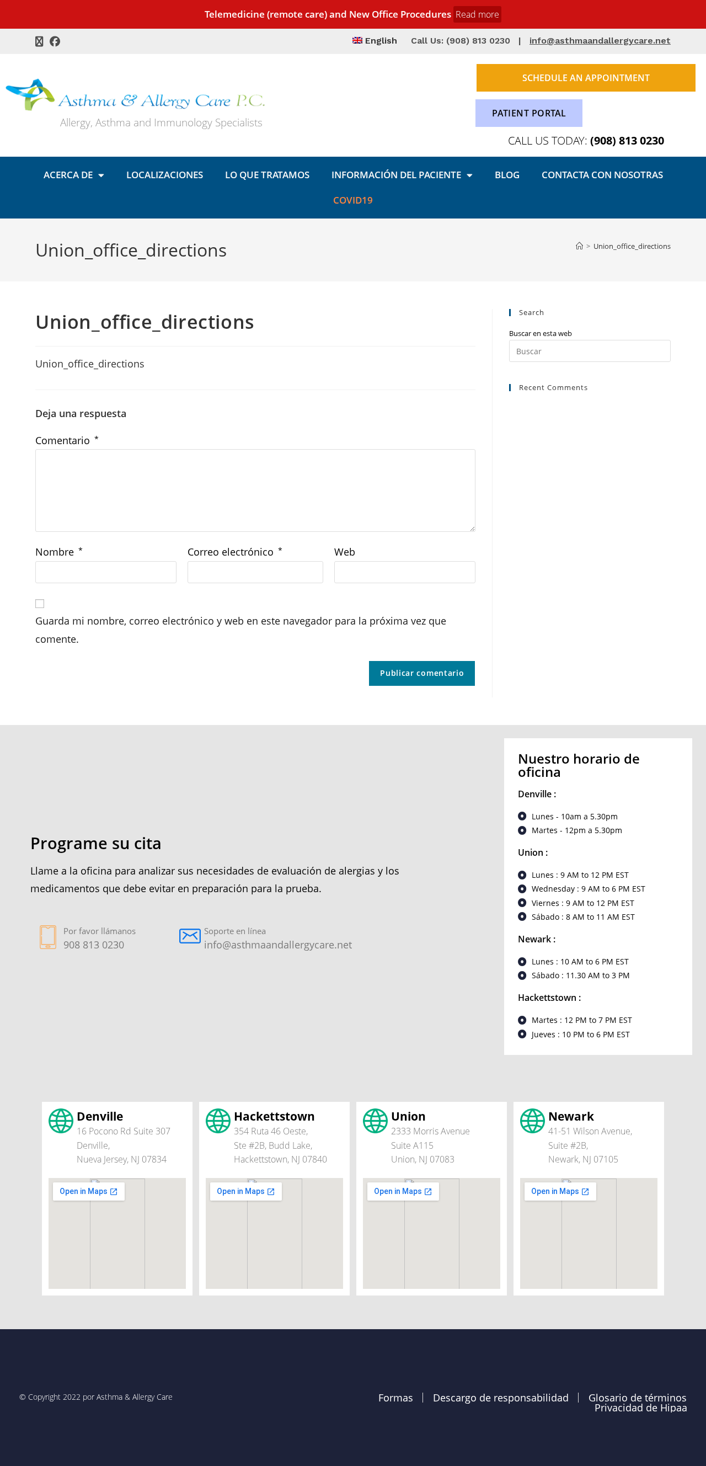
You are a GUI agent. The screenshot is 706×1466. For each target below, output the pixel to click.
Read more (477, 14)
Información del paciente (396, 174)
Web (344, 551)
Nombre (59, 551)
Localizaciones (164, 174)
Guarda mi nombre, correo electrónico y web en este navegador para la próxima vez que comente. (240, 629)
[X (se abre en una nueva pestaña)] (40, 41)
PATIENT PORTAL (529, 113)
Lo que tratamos (267, 174)
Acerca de (68, 174)
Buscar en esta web (540, 333)
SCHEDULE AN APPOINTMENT (586, 78)
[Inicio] (579, 246)
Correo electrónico (235, 551)
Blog (507, 174)
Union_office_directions (632, 246)
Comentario (67, 440)
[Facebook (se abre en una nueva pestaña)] (54, 41)
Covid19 (353, 200)
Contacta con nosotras (602, 174)
